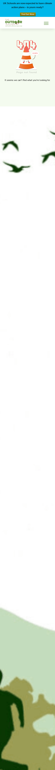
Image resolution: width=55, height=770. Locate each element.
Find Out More (27, 14)
